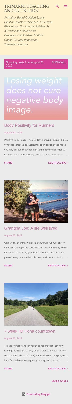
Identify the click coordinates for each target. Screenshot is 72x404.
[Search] (57, 6)
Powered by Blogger (38, 394)
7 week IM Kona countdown (29, 331)
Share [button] (8, 162)
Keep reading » (58, 162)
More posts (60, 381)
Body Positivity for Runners (29, 125)
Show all (59, 62)
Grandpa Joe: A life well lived (30, 228)
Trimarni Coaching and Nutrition (26, 8)
